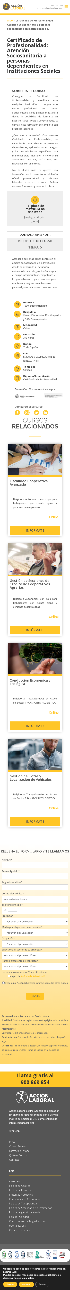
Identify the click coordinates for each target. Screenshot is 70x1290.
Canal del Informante (20, 1230)
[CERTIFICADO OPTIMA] (39, 1255)
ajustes (29, 1278)
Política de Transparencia (23, 1203)
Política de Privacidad (20, 1190)
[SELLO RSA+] (48, 1255)
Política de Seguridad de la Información (31, 1208)
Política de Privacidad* (33, 976)
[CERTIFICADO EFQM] (30, 1255)
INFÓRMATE (35, 530)
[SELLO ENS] (55, 1255)
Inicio (10, 20)
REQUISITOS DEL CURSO (35, 241)
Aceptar (10, 1284)
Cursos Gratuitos (18, 1146)
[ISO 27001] (23, 1255)
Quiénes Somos (18, 1155)
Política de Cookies (19, 1185)
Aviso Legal (15, 1181)
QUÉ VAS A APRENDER (35, 235)
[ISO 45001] (16, 1255)
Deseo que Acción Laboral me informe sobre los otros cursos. (36, 982)
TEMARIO (35, 247)
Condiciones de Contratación (25, 1199)
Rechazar (26, 1284)
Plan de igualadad (19, 1216)
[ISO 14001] (4, 1255)
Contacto (14, 1159)
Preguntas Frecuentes (21, 1194)
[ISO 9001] (10, 1255)
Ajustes (42, 1284)
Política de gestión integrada (24, 1212)
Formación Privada (19, 1150)
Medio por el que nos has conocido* (22, 927)
